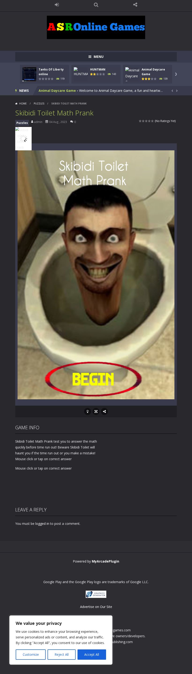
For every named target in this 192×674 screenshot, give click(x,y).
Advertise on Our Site (96, 606)
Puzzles (39, 103)
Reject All (62, 654)
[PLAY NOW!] (29, 74)
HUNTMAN (97, 69)
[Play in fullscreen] (96, 411)
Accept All (91, 654)
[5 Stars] (152, 121)
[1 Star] (140, 121)
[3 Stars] (146, 121)
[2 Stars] (143, 121)
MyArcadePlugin (105, 561)
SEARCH (96, 4)
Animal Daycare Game (57, 90)
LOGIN (56, 4)
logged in (42, 523)
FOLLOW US (135, 4)
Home (22, 103)
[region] (60, 640)
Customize (31, 654)
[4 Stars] (149, 121)
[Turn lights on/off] (87, 411)
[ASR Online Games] (96, 27)
